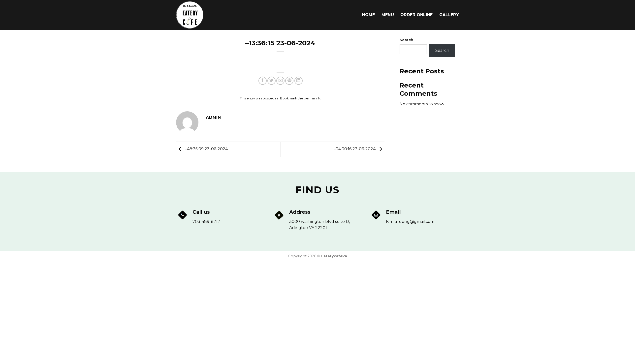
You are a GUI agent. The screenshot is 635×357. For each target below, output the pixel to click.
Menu (387, 14)
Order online (416, 14)
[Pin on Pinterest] (289, 81)
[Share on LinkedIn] (298, 81)
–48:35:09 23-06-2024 (206, 149)
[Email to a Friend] (280, 81)
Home (368, 14)
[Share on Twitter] (271, 81)
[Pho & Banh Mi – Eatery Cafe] (201, 15)
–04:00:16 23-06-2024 (355, 149)
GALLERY (449, 14)
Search (406, 40)
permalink (312, 98)
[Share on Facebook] (262, 81)
